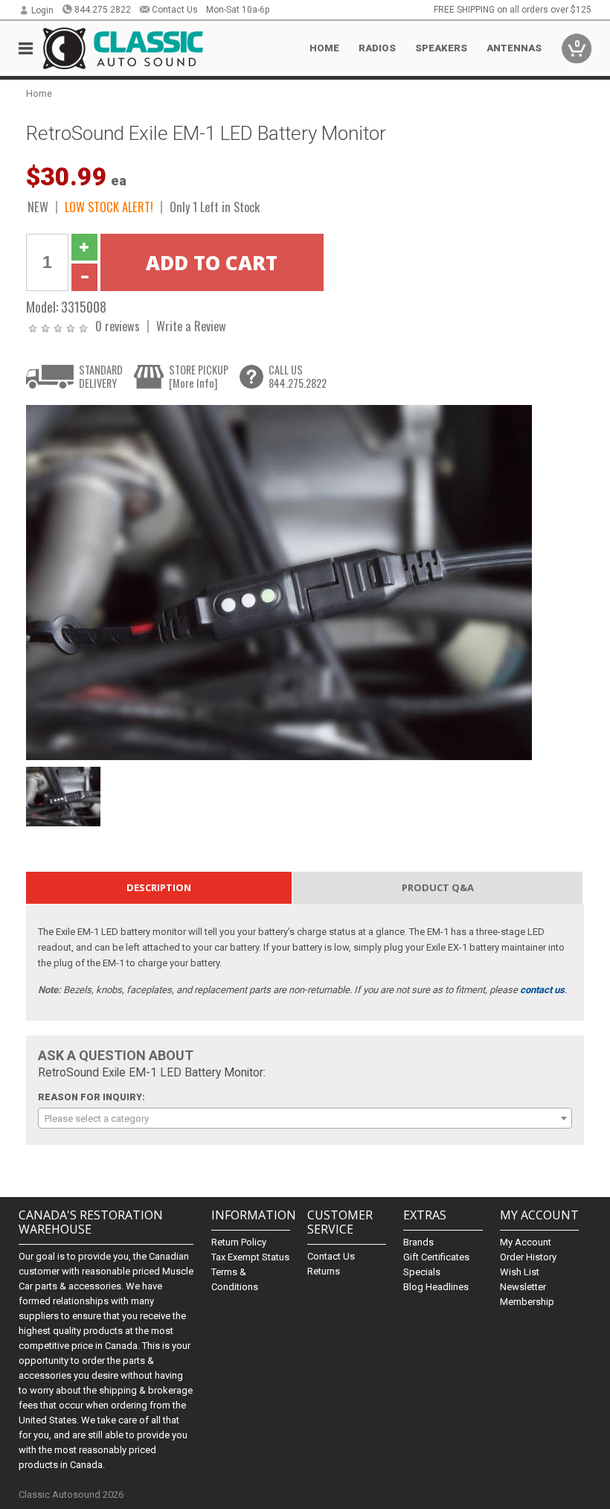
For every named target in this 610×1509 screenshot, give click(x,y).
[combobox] (305, 1118)
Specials (421, 1271)
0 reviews (117, 325)
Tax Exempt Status (250, 1257)
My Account (525, 1242)
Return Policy (238, 1242)
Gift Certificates (436, 1257)
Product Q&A (438, 887)
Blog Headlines (436, 1286)
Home (324, 48)
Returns (323, 1271)
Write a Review (191, 325)
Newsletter (523, 1286)
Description (158, 887)
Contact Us (175, 9)
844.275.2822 (102, 9)
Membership (527, 1301)
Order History (528, 1257)
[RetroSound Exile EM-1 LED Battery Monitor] (279, 581)
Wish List (519, 1271)
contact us (542, 989)
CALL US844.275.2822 (298, 376)
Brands (418, 1242)
